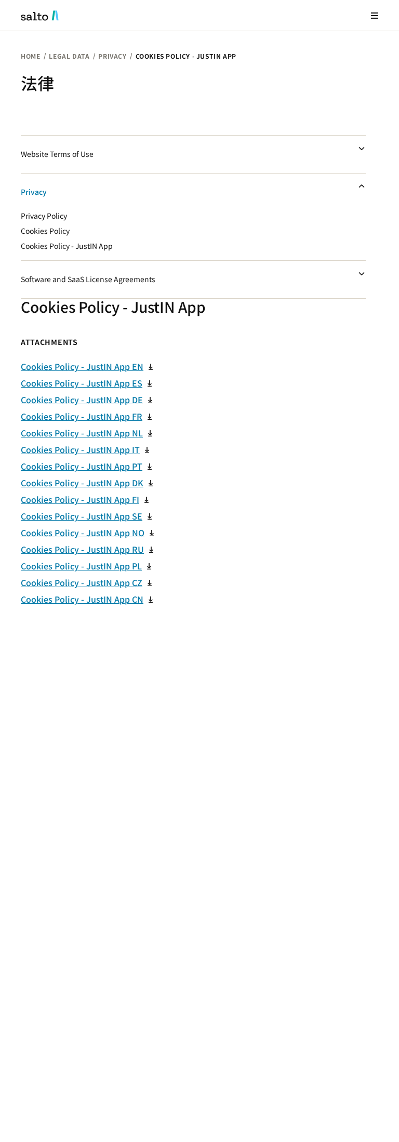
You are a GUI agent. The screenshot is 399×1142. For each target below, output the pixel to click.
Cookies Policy (45, 231)
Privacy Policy (44, 216)
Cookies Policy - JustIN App (67, 246)
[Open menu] (375, 15)
